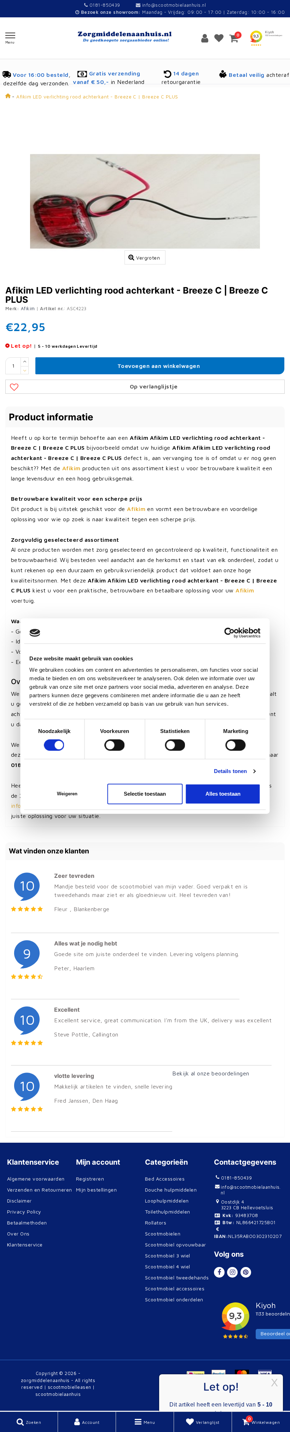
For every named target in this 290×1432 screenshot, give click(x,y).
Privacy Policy (24, 1212)
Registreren (90, 1179)
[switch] (115, 745)
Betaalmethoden (27, 1223)
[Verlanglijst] (219, 38)
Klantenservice (25, 1244)
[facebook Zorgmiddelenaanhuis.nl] (219, 1272)
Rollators (155, 1223)
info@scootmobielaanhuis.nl (174, 5)
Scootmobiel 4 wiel (167, 1266)
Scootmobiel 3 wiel (167, 1255)
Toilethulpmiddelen (167, 1212)
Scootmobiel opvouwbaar (175, 1244)
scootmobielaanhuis (58, 1394)
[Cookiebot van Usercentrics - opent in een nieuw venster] (230, 632)
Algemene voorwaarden (36, 1179)
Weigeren (67, 793)
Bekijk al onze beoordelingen (210, 1073)
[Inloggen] (204, 38)
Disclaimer (19, 1201)
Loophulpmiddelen (167, 1201)
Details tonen (230, 771)
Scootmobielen (162, 1234)
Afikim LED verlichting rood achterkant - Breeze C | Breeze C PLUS (97, 96)
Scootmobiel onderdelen (174, 1299)
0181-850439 (104, 5)
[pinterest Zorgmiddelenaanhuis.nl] (245, 1272)
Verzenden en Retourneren (39, 1190)
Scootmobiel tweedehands (177, 1277)
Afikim (28, 308)
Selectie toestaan (145, 794)
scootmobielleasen (69, 1387)
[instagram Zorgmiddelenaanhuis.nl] (232, 1272)
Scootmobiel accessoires (174, 1288)
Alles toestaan (222, 794)
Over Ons (18, 1234)
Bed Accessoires (165, 1179)
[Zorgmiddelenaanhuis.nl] (145, 37)
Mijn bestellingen (96, 1190)
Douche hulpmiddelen (171, 1190)
